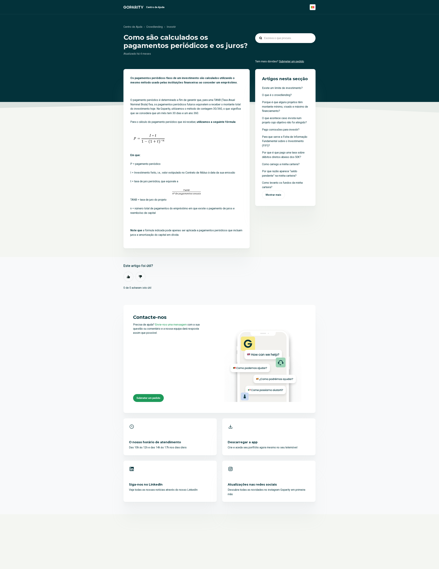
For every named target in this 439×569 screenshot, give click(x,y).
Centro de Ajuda (155, 7)
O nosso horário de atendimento (155, 442)
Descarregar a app (243, 442)
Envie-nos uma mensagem (171, 324)
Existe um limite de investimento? (282, 88)
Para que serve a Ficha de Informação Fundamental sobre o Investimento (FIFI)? (284, 141)
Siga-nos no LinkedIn (146, 484)
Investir (171, 26)
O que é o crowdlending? (277, 95)
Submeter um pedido (291, 61)
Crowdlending (154, 26)
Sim (128, 277)
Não (140, 277)
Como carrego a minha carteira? (281, 164)
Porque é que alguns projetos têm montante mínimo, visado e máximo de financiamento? (285, 107)
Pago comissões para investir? (280, 129)
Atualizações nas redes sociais (252, 484)
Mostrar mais (273, 194)
